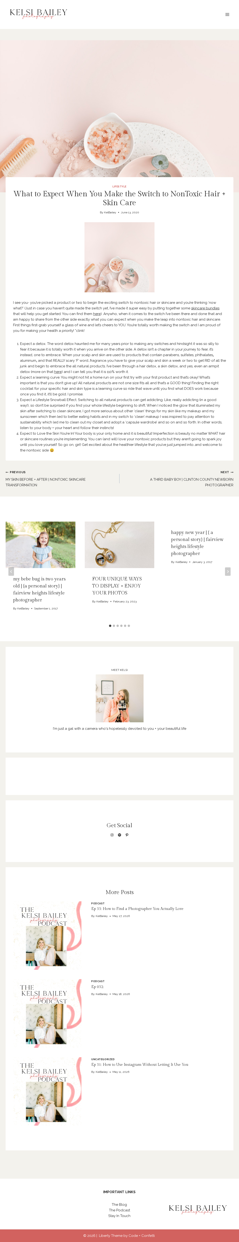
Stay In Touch (119, 1216)
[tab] (110, 626)
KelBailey (110, 212)
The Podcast (119, 1210)
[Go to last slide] (11, 571)
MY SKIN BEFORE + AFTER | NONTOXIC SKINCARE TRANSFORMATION (46, 479)
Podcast (98, 903)
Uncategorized (103, 1059)
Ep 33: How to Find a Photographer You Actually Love (137, 909)
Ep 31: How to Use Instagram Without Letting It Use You (139, 1065)
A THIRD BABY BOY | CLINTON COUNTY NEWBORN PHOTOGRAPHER (191, 479)
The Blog (119, 1205)
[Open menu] (227, 14)
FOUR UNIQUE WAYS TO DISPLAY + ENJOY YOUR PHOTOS (117, 586)
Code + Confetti (142, 1236)
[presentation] (47, 935)
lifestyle (119, 186)
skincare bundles (205, 308)
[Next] (228, 571)
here (97, 314)
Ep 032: (97, 987)
